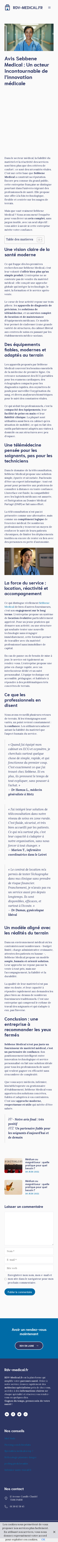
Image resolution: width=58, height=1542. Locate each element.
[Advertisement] (29, 118)
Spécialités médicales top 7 (18, 1451)
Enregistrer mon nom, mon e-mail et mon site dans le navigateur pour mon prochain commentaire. (31, 1278)
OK (43, 1539)
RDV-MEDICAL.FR (28, 7)
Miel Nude (9, 1438)
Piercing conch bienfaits (17, 1444)
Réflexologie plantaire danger (20, 1457)
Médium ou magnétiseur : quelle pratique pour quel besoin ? (37, 1163)
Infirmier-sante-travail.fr (17, 1470)
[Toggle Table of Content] (38, 239)
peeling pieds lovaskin (16, 1463)
